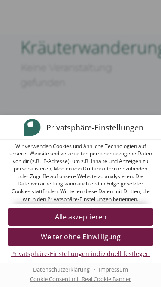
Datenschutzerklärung (61, 269)
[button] (80, 237)
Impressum (113, 269)
